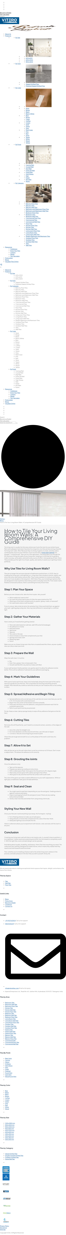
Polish (28, 178)
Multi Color (29, 130)
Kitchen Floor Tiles (31, 225)
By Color (18, 88)
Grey (27, 128)
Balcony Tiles (30, 205)
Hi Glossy (8, 1064)
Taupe (28, 137)
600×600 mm (9, 1132)
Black (27, 112)
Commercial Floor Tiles (33, 218)
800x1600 (29, 62)
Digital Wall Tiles (10, 1159)
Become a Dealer (5, 13)
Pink (27, 132)
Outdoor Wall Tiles (32, 242)
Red (27, 134)
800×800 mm (9, 1128)
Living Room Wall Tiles (11, 1020)
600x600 (29, 58)
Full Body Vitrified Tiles (12, 1157)
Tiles (27, 243)
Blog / (2, 521)
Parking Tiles (9, 1029)
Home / (2, 519)
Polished (7, 1071)
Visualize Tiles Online (11, 261)
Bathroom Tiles (9, 1002)
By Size (17, 37)
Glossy (7, 1062)
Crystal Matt (30, 167)
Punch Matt (8, 1073)
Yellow (28, 143)
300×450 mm (9, 1137)
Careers (12, 252)
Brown (28, 117)
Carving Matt (30, 165)
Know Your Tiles (15, 251)
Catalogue (13, 249)
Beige (28, 110)
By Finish (18, 144)
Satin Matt (8, 1074)
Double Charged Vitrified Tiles (14, 1155)
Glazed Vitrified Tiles (32, 84)
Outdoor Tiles (30, 240)
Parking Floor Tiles (10, 1033)
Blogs (7, 260)
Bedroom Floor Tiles (32, 213)
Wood (28, 141)
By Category (19, 183)
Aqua (27, 108)
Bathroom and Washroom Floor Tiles (37, 209)
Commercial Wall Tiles (33, 222)
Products (8, 36)
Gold (27, 125)
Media (12, 254)
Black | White (30, 114)
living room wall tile (48, 552)
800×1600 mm (9, 1125)
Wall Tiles (29, 245)
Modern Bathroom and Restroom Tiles (38, 236)
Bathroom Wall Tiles (11, 1004)
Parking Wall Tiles (10, 1031)
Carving (7, 1060)
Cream (28, 123)
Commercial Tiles (31, 220)
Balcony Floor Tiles (32, 204)
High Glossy (30, 174)
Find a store (9, 258)
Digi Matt (29, 169)
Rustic (28, 181)
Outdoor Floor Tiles (32, 238)
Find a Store (9, 901)
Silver (27, 135)
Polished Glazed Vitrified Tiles (35, 86)
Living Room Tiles (31, 233)
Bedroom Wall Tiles (32, 216)
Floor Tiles (29, 224)
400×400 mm (9, 1134)
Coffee (28, 121)
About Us (8, 34)
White (28, 139)
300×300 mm (9, 1139)
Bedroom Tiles (30, 214)
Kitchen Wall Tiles (31, 229)
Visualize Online (10, 403)
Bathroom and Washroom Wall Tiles (37, 211)
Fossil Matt (29, 172)
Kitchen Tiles (30, 227)
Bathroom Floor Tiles (11, 1006)
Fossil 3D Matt (30, 170)
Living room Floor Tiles (33, 231)
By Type (18, 63)
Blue (27, 115)
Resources (8, 247)
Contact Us (8, 906)
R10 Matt (28, 179)
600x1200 (29, 60)
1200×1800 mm (10, 1123)
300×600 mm (9, 1136)
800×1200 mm (9, 1127)
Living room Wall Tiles (33, 234)
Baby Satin (8, 1058)
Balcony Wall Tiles (31, 207)
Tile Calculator (4, 14)
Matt (27, 176)
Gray (6, 1103)
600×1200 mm (9, 1130)
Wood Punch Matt (10, 1076)
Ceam (28, 119)
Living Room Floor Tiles (12, 1022)
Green (28, 126)
